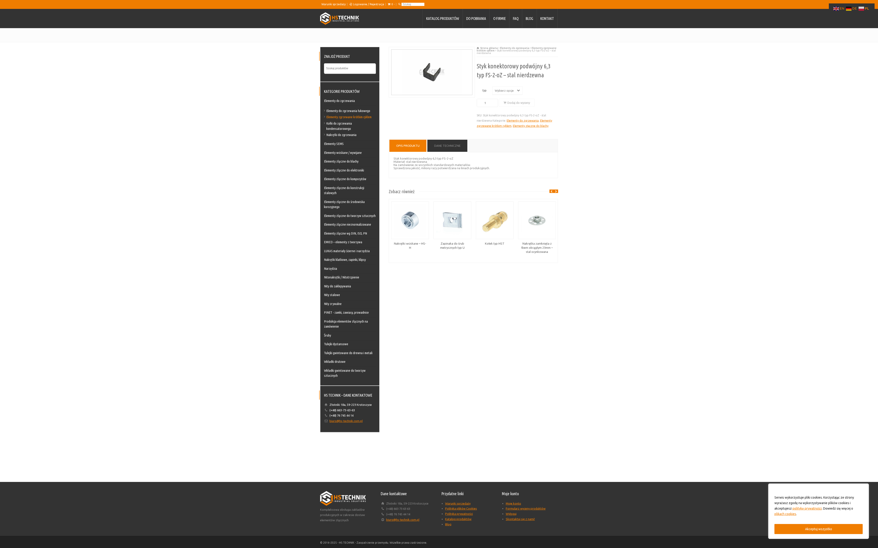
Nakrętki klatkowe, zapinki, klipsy (345, 260)
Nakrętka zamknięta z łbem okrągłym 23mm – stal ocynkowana (537, 247)
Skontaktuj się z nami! (520, 519)
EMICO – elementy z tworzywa (343, 242)
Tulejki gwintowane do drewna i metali (348, 353)
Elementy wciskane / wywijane (343, 153)
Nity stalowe (332, 295)
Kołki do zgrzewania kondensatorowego (339, 126)
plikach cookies (785, 514)
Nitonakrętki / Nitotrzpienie (341, 277)
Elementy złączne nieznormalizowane (347, 224)
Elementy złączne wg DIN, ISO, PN (345, 233)
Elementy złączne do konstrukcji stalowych (344, 190)
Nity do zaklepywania (337, 286)
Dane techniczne (447, 145)
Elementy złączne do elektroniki (344, 170)
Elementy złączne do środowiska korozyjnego (344, 204)
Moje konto (513, 503)
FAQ (516, 18)
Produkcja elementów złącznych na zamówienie (346, 324)
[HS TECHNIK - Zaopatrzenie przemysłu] (339, 18)
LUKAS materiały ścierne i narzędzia (347, 251)
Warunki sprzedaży (333, 4)
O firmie (499, 18)
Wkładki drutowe (334, 362)
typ (484, 90)
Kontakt (547, 18)
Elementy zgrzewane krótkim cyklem (349, 117)
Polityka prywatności (459, 513)
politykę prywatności (807, 508)
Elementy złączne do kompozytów (345, 179)
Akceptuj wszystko (818, 529)
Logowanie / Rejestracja (368, 4)
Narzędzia (330, 268)
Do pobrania (476, 18)
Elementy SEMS (334, 144)
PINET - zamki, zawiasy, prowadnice (346, 312)
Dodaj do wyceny (518, 102)
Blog (529, 18)
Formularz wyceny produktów (526, 508)
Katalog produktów (442, 18)
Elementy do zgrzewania (514, 48)
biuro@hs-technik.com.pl (346, 420)
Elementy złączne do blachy (531, 125)
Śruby (327, 335)
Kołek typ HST (494, 243)
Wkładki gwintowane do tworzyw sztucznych (345, 373)
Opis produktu (408, 145)
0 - (393, 4)
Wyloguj (511, 513)
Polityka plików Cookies (461, 508)
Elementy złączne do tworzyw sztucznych (350, 216)
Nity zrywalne (333, 304)
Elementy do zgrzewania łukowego (348, 111)
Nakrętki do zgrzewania (341, 135)
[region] (818, 511)
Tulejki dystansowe (336, 344)
